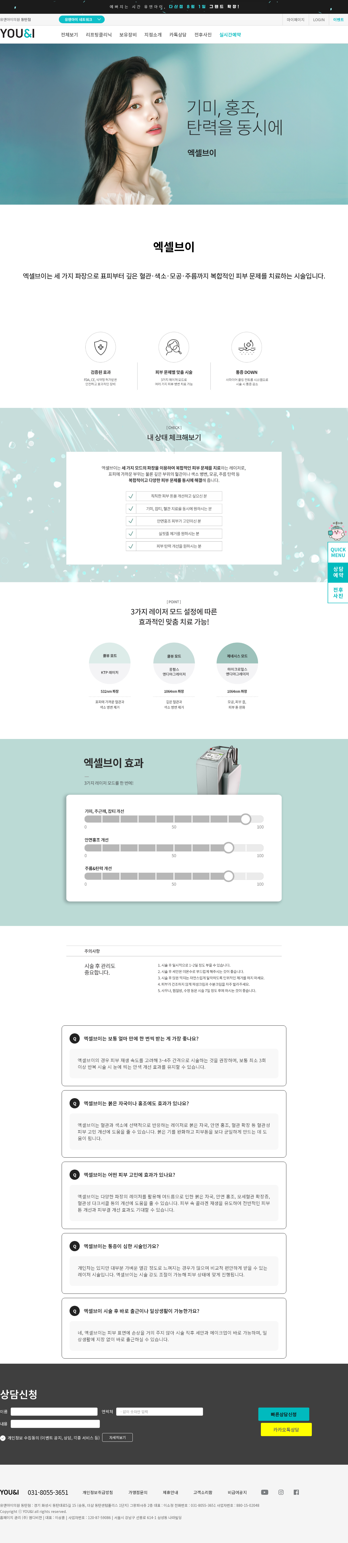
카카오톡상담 (286, 1429)
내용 (4, 1424)
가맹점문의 (138, 1492)
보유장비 (128, 34)
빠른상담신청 (284, 1414)
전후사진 (203, 34)
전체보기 (69, 34)
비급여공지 (237, 1492)
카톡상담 (178, 34)
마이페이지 (296, 19)
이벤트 (338, 19)
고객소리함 (202, 1492)
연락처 (107, 1411)
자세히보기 (117, 1437)
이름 (4, 1411)
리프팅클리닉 (99, 34)
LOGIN (319, 19)
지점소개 (153, 34)
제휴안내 (170, 1492)
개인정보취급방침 (98, 1492)
